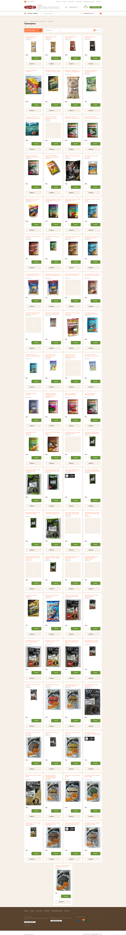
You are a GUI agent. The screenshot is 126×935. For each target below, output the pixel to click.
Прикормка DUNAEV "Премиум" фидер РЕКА (52, 156)
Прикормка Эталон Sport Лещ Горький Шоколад (72, 596)
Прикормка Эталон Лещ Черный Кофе (91, 685)
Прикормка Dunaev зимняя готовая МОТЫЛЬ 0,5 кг (33, 274)
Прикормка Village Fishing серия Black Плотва (72, 470)
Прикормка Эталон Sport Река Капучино (52, 641)
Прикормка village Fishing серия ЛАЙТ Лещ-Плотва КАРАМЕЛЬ (33, 558)
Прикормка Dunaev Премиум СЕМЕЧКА (70, 394)
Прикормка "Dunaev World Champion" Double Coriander (53, 71)
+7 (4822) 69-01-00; (54, 918)
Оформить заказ (96, 7)
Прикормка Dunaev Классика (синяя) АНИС (91, 313)
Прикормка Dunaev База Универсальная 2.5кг (32, 200)
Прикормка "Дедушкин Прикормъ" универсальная (72, 71)
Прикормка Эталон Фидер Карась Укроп (92, 776)
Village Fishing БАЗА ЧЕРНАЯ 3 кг (90, 37)
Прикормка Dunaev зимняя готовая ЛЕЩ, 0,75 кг (92, 237)
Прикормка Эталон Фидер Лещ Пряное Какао (52, 823)
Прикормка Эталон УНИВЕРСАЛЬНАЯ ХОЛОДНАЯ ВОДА (50, 777)
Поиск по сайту (71, 1)
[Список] (97, 30)
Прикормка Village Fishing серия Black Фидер (33, 513)
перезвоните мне (56, 920)
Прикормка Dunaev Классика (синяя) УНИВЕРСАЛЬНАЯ (70, 356)
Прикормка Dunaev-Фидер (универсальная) (72, 433)
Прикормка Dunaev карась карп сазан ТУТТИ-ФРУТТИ (92, 274)
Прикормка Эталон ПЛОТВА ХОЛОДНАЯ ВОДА (92, 733)
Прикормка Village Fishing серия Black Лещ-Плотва (52, 470)
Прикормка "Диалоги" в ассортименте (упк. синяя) (33, 117)
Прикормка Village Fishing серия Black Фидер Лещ (52, 513)
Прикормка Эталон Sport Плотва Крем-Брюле (33, 641)
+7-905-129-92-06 (68, 918)
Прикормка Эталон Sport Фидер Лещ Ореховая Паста (72, 642)
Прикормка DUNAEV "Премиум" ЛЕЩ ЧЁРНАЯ (33, 156)
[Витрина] (94, 30)
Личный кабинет (30, 1)
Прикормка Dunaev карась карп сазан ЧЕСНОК (33, 313)
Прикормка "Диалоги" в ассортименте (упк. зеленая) (91, 72)
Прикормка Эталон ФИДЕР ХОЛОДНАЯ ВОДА (92, 823)
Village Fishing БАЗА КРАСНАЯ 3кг (70, 37)
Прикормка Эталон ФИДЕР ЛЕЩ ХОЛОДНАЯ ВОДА (72, 823)
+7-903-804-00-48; (61, 918)
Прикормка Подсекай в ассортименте (51, 596)
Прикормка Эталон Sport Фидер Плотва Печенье (92, 641)
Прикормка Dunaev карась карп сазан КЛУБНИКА (72, 274)
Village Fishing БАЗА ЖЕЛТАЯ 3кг (50, 37)
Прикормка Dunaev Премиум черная (90, 394)
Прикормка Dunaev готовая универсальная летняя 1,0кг (53, 200)
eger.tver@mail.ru (30, 922)
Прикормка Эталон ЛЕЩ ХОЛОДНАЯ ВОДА (72, 685)
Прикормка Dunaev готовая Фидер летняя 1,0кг (72, 200)
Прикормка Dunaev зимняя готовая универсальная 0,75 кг (53, 275)
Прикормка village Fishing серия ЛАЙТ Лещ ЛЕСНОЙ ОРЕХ (92, 514)
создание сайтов (94, 934)
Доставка (58, 1)
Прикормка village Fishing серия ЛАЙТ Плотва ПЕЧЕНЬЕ (72, 558)
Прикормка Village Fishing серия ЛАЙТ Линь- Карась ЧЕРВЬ (52, 558)
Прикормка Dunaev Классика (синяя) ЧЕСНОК (92, 355)
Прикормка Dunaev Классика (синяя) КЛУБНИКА (50, 356)
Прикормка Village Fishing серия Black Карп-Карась (92, 433)
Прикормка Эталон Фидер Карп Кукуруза (33, 823)
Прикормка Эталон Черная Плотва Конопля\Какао (62, 866)
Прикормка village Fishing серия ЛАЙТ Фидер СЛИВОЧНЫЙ (92, 558)
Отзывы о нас (99, 1)
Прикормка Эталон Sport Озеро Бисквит (92, 596)
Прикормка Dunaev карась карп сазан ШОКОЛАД (52, 313)
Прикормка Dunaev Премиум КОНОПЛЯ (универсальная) (51, 395)
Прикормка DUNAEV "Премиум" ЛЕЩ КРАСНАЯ (72, 117)
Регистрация (79, 1)
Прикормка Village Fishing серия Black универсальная (92, 470)
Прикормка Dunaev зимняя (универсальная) (72, 237)
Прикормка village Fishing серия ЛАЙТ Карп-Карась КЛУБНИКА (72, 514)
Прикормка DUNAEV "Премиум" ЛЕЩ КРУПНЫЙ (92, 117)
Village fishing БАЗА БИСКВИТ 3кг (31, 37)
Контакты (64, 1)
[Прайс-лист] (100, 30)
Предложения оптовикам (89, 1)
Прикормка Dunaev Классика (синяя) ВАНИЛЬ (33, 355)
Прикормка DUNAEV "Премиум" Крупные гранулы (51, 118)
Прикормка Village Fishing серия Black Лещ (33, 470)
